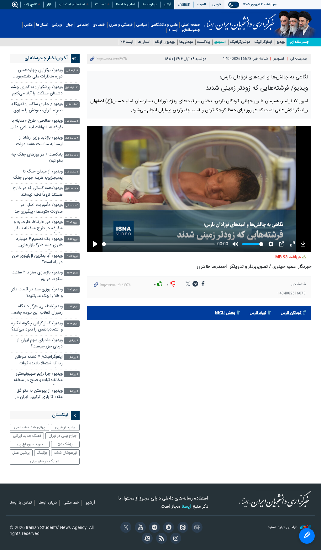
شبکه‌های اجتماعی (72, 5)
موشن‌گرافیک (240, 42)
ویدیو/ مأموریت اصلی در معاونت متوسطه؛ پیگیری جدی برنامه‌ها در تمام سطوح (37, 209)
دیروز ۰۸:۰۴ (72, 324)
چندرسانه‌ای (191, 30)
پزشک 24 (65, 444)
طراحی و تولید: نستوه (283, 527)
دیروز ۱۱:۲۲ (72, 307)
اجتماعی (82, 25)
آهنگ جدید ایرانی (27, 436)
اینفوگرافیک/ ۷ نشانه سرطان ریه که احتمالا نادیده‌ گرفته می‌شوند (39, 361)
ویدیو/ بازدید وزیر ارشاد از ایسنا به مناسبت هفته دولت (39, 141)
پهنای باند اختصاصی (29, 427)
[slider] (158, 244)
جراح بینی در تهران (62, 436)
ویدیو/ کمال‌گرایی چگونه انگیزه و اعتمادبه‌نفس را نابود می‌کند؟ (37, 326)
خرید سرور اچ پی (30, 444)
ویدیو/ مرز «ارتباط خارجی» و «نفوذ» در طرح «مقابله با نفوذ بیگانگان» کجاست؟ (37, 226)
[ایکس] (124, 528)
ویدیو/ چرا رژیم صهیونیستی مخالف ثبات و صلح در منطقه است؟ (38, 378)
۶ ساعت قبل (72, 172)
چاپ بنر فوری (65, 427)
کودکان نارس (291, 313)
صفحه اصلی (190, 25)
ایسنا (240, 19)
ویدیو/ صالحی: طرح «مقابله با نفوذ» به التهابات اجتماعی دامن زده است (36, 125)
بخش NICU (225, 313)
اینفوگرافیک (263, 42)
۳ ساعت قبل (71, 138)
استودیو (220, 42)
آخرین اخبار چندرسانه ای (46, 58)
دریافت (288, 257)
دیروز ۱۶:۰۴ (72, 273)
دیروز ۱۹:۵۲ (72, 239)
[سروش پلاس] (167, 528)
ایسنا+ (173, 30)
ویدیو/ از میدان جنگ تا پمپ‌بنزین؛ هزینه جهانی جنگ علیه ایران (38, 175)
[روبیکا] (196, 528)
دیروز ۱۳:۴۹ (72, 290)
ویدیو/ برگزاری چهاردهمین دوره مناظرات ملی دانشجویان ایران (38, 74)
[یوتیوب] (139, 528)
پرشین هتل (21, 453)
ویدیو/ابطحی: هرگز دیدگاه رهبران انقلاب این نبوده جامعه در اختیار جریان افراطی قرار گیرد (37, 310)
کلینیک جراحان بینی (44, 461)
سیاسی (141, 25)
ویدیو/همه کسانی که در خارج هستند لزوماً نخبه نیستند (38, 191)
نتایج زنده (30, 5)
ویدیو (280, 42)
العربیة (201, 5)
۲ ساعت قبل (72, 121)
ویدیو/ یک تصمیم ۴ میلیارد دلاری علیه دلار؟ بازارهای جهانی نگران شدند (39, 243)
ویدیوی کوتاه (165, 42)
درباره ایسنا (149, 5)
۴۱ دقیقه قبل (71, 88)
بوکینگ (42, 453)
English (183, 5)
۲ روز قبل (73, 341)
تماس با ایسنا (125, 5)
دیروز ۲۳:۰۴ (72, 222)
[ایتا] (181, 528)
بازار (49, 5)
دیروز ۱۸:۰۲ (72, 256)
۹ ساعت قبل (72, 206)
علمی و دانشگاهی (164, 25)
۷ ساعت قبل (71, 189)
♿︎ (307, 536)
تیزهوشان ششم (65, 453)
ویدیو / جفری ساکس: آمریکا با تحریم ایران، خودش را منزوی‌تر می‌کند (36, 108)
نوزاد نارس (258, 313)
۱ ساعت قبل (72, 105)
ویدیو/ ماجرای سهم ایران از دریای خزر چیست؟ (40, 343)
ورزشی (57, 25)
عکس (28, 25)
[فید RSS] (160, 539)
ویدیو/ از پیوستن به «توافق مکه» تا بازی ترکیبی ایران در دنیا (39, 395)
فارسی (217, 5)
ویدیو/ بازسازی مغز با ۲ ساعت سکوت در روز (37, 275)
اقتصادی (99, 25)
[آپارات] (146, 539)
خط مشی (71, 503)
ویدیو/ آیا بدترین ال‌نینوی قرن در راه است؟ (37, 259)
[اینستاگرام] (174, 539)
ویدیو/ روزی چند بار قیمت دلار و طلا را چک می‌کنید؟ (37, 292)
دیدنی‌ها (186, 42)
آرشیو (167, 5)
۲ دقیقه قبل (72, 71)
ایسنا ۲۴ (100, 5)
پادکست (203, 42)
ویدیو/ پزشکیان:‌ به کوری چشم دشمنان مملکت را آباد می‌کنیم (37, 90)
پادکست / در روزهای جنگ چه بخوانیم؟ (37, 157)
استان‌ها (42, 25)
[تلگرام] (153, 528)
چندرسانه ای (299, 42)
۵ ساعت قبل (71, 155)
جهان (69, 25)
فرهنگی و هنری (121, 25)
